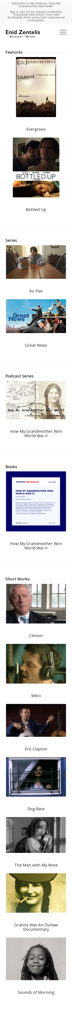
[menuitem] (61, 32)
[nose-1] (36, 835)
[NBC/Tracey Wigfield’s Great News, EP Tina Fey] (36, 316)
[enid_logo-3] (29, 32)
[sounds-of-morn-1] (36, 959)
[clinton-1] (36, 603)
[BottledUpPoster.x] (36, 167)
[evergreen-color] (36, 87)
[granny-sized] (36, 893)
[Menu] (61, 32)
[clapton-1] (36, 720)
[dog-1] (36, 777)
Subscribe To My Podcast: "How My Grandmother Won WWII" (36, 4)
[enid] (36, 400)
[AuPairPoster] (36, 262)
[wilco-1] (36, 664)
